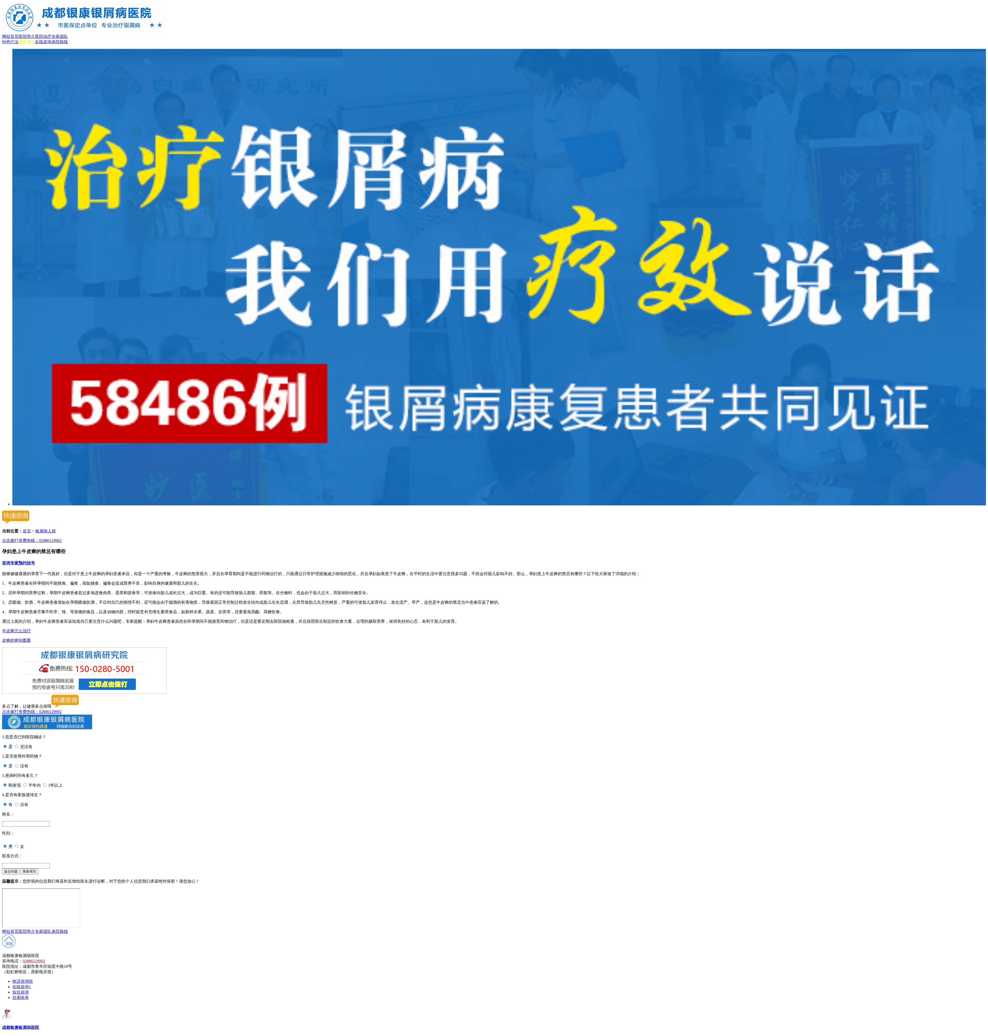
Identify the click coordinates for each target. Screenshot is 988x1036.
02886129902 (34, 961)
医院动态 (43, 36)
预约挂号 (27, 563)
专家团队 (59, 36)
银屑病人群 (45, 531)
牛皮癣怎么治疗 (16, 631)
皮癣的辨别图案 (16, 640)
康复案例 (27, 42)
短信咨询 (20, 992)
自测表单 (20, 997)
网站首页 (10, 36)
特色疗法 (10, 42)
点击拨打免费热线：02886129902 (32, 540)
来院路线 (59, 42)
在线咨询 (43, 42)
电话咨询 (22, 981)
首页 (27, 531)
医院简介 (27, 36)
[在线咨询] (499, 504)
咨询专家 (10, 563)
